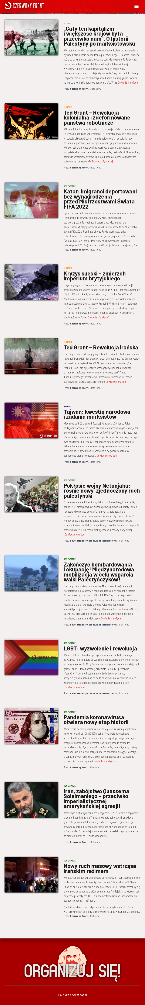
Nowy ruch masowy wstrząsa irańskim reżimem (100, 868)
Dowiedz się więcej (128, 82)
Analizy (67, 406)
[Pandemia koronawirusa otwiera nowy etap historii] (31, 726)
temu (95, 88)
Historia (68, 107)
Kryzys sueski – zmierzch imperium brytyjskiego (95, 276)
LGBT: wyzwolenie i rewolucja (100, 648)
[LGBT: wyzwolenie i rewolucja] (31, 657)
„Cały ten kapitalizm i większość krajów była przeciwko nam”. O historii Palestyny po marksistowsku (99, 36)
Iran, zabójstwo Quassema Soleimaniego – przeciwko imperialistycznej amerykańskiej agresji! (96, 798)
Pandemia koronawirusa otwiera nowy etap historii (96, 720)
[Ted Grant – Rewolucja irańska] (31, 356)
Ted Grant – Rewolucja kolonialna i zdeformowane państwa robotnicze (97, 117)
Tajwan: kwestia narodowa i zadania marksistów (97, 414)
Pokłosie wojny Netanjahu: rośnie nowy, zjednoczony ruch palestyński (102, 490)
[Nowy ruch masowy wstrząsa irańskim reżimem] (31, 874)
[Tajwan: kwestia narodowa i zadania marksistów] (31, 420)
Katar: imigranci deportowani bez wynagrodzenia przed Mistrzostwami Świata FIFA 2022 (100, 199)
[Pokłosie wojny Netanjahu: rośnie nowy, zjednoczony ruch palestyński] (31, 494)
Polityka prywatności (72, 994)
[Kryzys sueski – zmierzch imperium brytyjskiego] (31, 282)
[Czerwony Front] (39, 5)
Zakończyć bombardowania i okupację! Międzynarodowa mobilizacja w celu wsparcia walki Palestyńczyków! (99, 572)
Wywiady (68, 23)
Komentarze (70, 186)
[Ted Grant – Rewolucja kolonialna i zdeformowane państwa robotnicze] (31, 121)
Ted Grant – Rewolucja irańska (101, 347)
